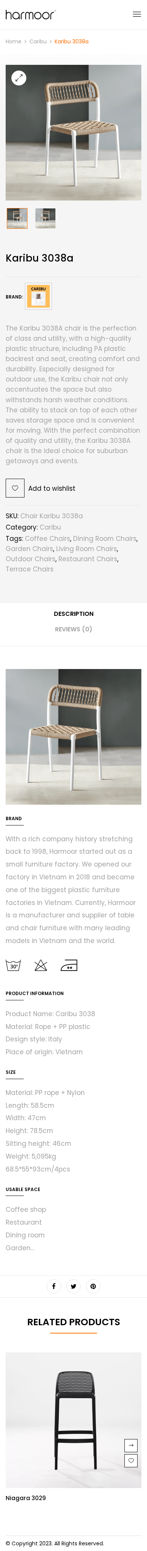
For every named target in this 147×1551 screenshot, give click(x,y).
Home (13, 41)
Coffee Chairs (47, 538)
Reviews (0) (73, 629)
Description (73, 613)
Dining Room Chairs (104, 538)
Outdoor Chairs (30, 558)
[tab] (73, 617)
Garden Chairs (29, 548)
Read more (131, 1445)
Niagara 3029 (26, 1498)
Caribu (38, 41)
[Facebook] (54, 1286)
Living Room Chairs (86, 548)
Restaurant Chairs (87, 558)
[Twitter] (73, 1286)
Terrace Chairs (30, 569)
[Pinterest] (93, 1286)
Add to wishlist (51, 488)
